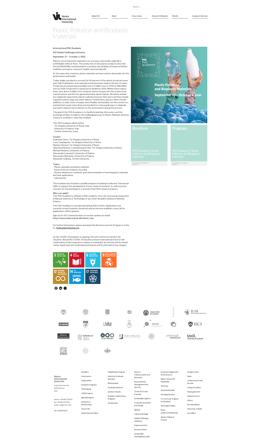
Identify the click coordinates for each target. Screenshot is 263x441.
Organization (86, 380)
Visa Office (191, 413)
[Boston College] (63, 311)
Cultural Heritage (141, 414)
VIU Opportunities (168, 394)
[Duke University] (107, 311)
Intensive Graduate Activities (115, 377)
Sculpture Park (193, 372)
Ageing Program (87, 397)
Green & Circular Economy (141, 392)
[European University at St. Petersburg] (129, 311)
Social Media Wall (167, 390)
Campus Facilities (194, 387)
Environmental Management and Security (141, 384)
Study (114, 16)
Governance (86, 376)
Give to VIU (85, 409)
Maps (189, 376)
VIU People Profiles (168, 406)
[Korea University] (85, 324)
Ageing (137, 410)
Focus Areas (137, 16)
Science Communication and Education (142, 374)
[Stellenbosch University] (85, 336)
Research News (140, 429)
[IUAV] (173, 311)
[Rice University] (195, 322)
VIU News (164, 386)
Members (85, 372)
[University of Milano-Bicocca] (63, 348)
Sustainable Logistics (142, 398)
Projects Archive (140, 425)
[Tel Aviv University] (107, 335)
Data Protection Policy (89, 413)
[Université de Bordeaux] (173, 336)
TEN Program (86, 389)
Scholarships (113, 403)
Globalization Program (116, 372)
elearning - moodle (194, 409)
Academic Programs (89, 385)
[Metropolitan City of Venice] (129, 324)
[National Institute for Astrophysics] (151, 323)
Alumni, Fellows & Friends (167, 418)
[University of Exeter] (151, 311)
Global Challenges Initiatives (141, 419)
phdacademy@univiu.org (67, 228)
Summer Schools (114, 392)
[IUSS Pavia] (195, 310)
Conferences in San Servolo (195, 381)
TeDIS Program (87, 393)
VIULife (175, 16)
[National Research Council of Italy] (173, 324)
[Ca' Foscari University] (85, 311)
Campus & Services (200, 16)
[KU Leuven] (63, 324)
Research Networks (160, 16)
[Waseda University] (107, 349)
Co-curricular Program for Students (169, 400)
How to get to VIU (193, 392)
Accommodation (193, 405)
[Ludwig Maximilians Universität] (107, 324)
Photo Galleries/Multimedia (169, 411)
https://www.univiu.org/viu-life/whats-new (73, 218)
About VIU (96, 16)
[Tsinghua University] (151, 336)
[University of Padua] (85, 349)
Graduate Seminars (115, 387)
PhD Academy (113, 383)
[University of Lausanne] (195, 335)
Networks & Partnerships (86, 403)
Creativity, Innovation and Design (142, 404)
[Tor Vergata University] (129, 334)
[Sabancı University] (63, 334)
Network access (193, 396)
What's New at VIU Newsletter (168, 380)
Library (190, 400)
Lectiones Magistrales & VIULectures (169, 373)
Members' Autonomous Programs (117, 397)
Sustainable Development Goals (142, 435)
